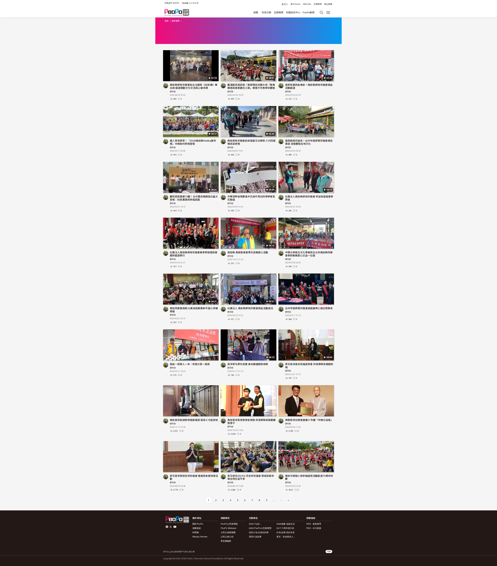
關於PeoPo (197, 523)
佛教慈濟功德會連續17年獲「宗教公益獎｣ (308, 420)
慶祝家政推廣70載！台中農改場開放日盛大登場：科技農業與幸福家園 (194, 198)
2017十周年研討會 (285, 528)
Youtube (175, 527)
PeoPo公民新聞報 (229, 523)
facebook (167, 527)
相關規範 (196, 528)
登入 (286, 4)
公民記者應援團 (228, 532)
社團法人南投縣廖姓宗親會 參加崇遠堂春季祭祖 (309, 198)
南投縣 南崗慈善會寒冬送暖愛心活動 (247, 252)
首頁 (167, 21)
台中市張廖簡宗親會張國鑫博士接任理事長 (309, 308)
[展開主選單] (328, 12)
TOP (329, 551)
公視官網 (317, 4)
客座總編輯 (226, 540)
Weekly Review (199, 536)
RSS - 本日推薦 (313, 528)
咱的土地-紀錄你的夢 (259, 532)
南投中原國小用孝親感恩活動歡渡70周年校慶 (309, 477)
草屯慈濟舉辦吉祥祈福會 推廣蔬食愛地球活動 (194, 477)
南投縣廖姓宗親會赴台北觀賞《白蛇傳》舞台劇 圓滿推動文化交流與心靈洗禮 (193, 86)
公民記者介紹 (227, 536)
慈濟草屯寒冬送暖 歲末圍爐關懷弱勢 (247, 364)
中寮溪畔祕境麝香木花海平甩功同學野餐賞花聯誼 (251, 198)
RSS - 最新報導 (313, 523)
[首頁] (177, 12)
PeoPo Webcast (228, 528)
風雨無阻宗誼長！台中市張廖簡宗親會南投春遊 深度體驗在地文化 (309, 142)
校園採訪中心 (293, 12)
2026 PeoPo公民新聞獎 (260, 528)
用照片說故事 (255, 536)
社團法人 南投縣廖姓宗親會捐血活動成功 (250, 308)
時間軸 (195, 532)
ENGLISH (307, 4)
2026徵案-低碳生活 (285, 523)
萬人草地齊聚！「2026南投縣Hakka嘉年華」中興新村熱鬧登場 (193, 142)
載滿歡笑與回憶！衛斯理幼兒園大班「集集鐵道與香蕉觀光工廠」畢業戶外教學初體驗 (251, 86)
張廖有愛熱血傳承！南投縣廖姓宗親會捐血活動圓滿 (309, 86)
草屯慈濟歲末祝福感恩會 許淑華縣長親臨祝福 (309, 365)
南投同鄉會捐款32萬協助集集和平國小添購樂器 (194, 309)
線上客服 (328, 4)
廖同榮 (173, 92)
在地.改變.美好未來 (285, 532)
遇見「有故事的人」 (285, 536)
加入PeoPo (296, 4)
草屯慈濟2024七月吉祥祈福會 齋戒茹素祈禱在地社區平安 (250, 477)
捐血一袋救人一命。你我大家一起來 (190, 364)
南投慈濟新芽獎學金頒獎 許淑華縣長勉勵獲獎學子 (251, 421)
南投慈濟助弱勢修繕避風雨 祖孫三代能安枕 (194, 420)
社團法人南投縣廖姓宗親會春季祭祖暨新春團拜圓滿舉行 (193, 253)
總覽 (255, 12)
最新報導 (175, 21)
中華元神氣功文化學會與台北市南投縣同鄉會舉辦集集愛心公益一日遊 (309, 253)
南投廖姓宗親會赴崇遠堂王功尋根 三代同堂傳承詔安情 (251, 142)
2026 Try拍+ (255, 523)
